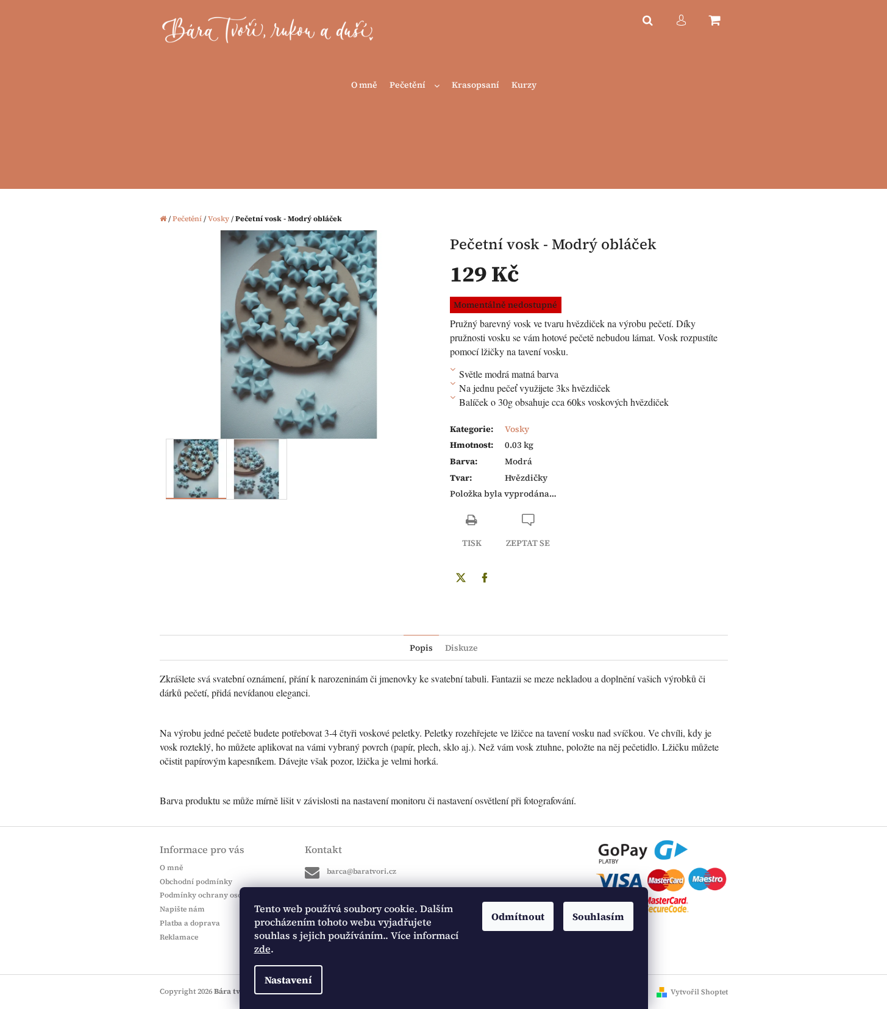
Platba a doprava (190, 923)
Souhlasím (598, 916)
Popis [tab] (421, 648)
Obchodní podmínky (196, 882)
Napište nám (182, 909)
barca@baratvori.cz (361, 871)
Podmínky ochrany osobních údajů (222, 895)
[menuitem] (364, 85)
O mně (171, 868)
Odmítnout (517, 916)
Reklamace (179, 937)
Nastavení (288, 979)
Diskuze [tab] (461, 648)
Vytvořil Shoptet (699, 992)
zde (262, 948)
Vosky (517, 429)
